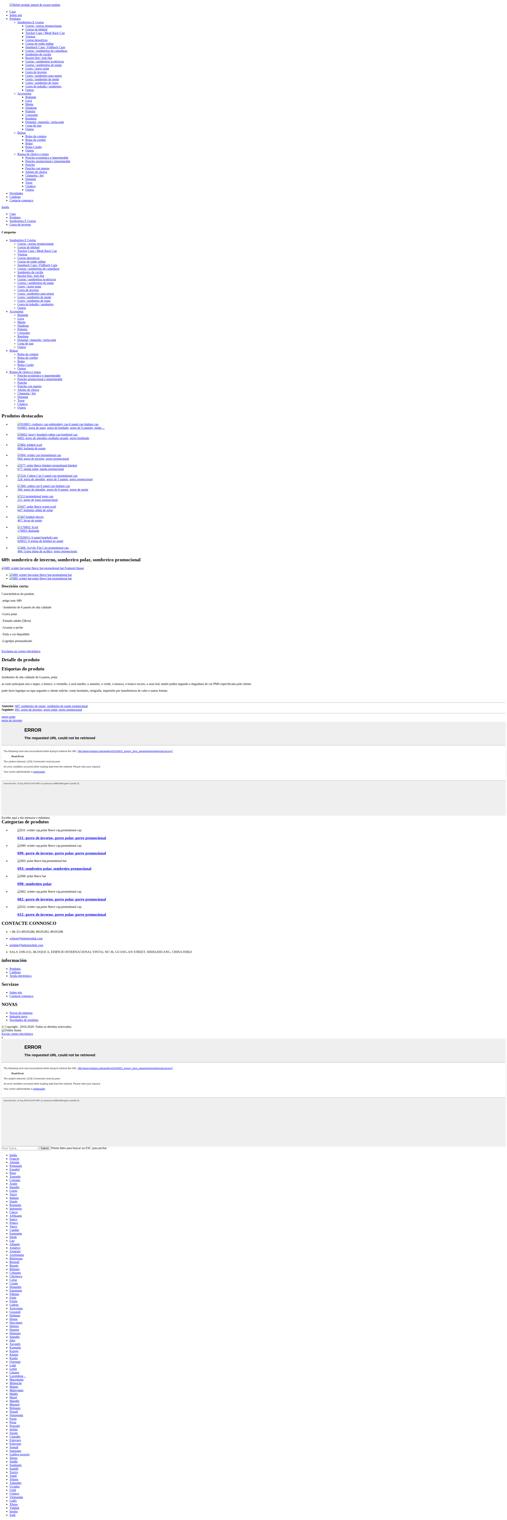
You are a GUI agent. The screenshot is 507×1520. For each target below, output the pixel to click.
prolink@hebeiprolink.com (26, 945)
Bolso (29, 143)
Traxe (28, 182)
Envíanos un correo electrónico (21, 651)
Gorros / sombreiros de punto (43, 65)
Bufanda (30, 97)
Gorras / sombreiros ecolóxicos (44, 61)
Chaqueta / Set (34, 175)
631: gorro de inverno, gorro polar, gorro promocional (61, 838)
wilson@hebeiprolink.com (26, 938)
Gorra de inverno (36, 72)
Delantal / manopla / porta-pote (44, 122)
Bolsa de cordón (35, 140)
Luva (28, 100)
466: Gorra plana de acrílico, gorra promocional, (47, 551)
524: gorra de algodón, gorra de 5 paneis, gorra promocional (54, 479)
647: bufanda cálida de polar (35, 510)
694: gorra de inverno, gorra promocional (43, 458)
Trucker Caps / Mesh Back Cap (45, 33)
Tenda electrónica (20, 976)
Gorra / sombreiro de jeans (41, 83)
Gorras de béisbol (36, 29)
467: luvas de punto (29, 520)
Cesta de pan (33, 125)
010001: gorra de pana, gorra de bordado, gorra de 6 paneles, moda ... (61, 427)
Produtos (15, 18)
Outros (29, 90)
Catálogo (15, 197)
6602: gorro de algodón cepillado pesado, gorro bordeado (53, 438)
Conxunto (31, 115)
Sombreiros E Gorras (30, 22)
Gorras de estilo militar (39, 43)
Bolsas (21, 132)
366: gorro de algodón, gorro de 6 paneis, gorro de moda (52, 489)
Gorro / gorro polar (37, 68)
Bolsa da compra (35, 136)
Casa (13, 11)
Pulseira (30, 111)
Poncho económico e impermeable (46, 157)
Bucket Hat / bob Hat (38, 58)
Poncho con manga (37, 168)
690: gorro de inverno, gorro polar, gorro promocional (61, 853)
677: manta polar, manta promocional (40, 469)
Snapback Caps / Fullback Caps (45, 47)
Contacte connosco (21, 200)
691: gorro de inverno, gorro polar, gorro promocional (48, 709)
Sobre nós (16, 15)
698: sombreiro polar (34, 884)
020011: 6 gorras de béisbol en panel (40, 541)
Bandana (30, 118)
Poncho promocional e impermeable (47, 161)
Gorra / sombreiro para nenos (43, 75)
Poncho (30, 164)
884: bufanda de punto (31, 448)
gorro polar (8, 716)
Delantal (30, 179)
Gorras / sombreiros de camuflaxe (46, 50)
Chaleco (30, 186)
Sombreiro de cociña (38, 54)
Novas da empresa (21, 1013)
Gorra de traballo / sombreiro (43, 86)
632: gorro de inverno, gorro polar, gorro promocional (61, 914)
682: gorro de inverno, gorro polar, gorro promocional (61, 899)
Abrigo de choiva (36, 172)
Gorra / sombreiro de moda (42, 79)
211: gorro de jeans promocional (37, 500)
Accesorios (24, 93)
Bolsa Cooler (33, 147)
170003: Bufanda (28, 530)
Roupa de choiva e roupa (33, 154)
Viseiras (30, 36)
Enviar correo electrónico (17, 1034)
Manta (29, 104)
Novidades (16, 193)
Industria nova (18, 1016)
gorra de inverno (12, 720)
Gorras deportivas (36, 40)
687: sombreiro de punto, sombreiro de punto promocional (51, 706)
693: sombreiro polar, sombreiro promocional (54, 868)
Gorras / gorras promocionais (43, 26)
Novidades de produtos (24, 1020)
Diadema (31, 107)
